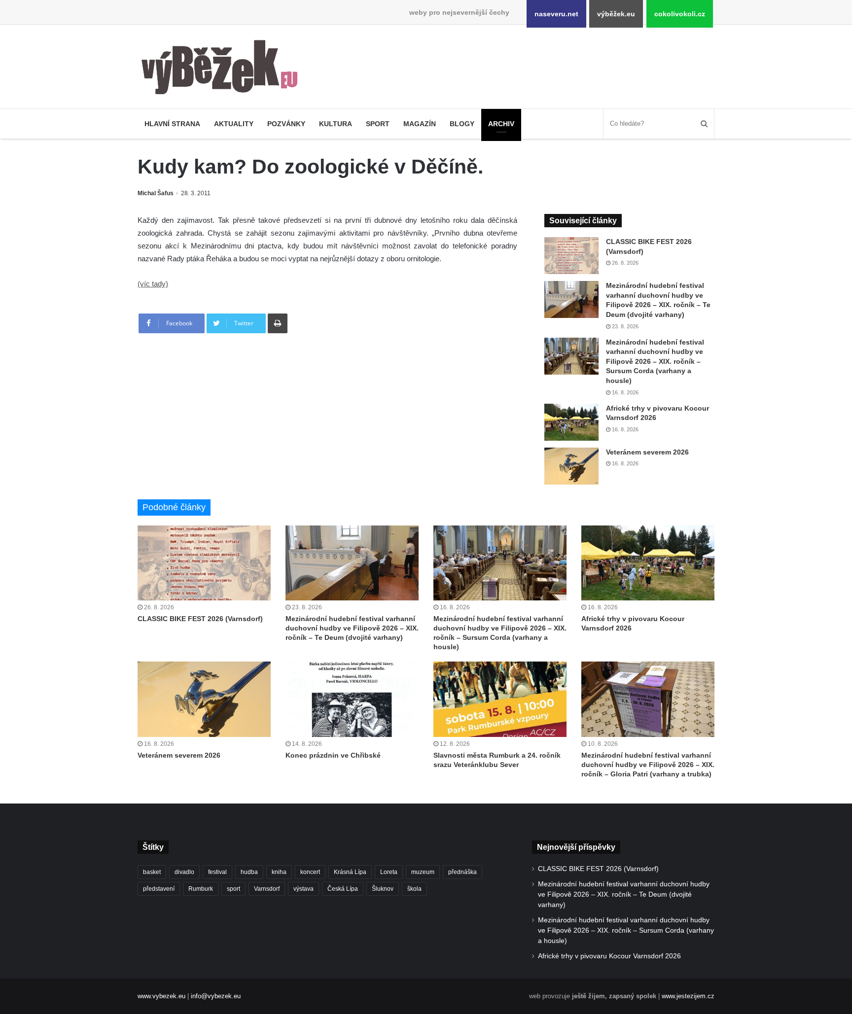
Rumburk (200, 888)
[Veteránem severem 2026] (571, 466)
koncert (310, 872)
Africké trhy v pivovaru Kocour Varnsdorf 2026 (609, 956)
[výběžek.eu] (224, 69)
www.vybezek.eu (161, 996)
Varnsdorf (267, 888)
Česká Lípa (342, 888)
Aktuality (233, 124)
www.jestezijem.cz (688, 996)
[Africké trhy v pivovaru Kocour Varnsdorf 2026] (571, 422)
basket (152, 872)
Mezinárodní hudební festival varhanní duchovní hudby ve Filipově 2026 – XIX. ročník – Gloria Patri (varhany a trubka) (647, 764)
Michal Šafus (156, 193)
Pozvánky (286, 124)
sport (233, 888)
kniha (279, 872)
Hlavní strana (172, 124)
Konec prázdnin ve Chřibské (333, 755)
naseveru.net (556, 14)
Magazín (419, 124)
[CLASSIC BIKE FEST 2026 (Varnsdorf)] (571, 255)
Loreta (388, 872)
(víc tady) (153, 284)
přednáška (462, 872)
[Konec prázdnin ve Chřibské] (352, 699)
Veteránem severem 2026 (647, 452)
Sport (378, 124)
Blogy (462, 124)
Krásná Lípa (350, 872)
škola (414, 888)
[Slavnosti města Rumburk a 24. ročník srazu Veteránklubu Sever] (500, 699)
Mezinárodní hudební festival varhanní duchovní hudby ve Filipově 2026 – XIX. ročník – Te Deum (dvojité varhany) (352, 628)
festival (217, 872)
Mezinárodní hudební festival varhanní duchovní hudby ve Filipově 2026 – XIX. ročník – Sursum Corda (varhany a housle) (655, 361)
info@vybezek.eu (216, 996)
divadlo (184, 872)
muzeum (422, 872)
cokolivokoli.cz (679, 14)
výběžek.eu (616, 14)
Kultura (335, 124)
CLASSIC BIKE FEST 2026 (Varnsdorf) (200, 619)
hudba (249, 872)
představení (159, 888)
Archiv (501, 124)
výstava (303, 888)
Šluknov (382, 888)
